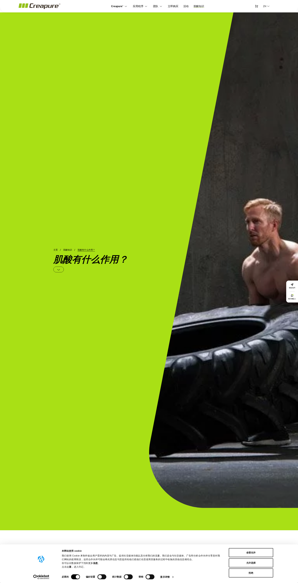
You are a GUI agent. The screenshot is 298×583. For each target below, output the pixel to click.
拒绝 (251, 573)
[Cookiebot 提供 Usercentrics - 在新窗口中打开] (41, 577)
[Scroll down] (58, 269)
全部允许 (251, 552)
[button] (266, 6)
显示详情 (164, 577)
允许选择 (251, 562)
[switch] (101, 576)
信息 (95, 563)
